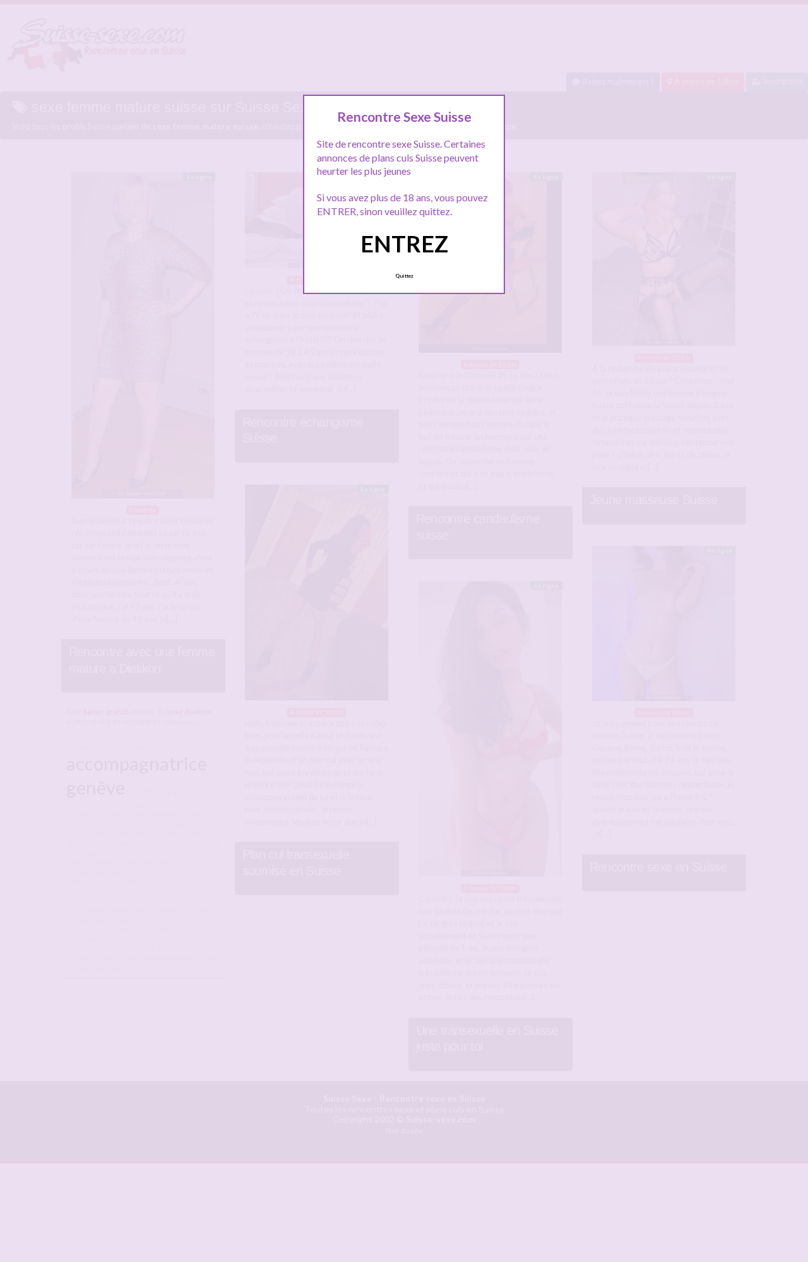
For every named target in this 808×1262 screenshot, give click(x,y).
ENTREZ (404, 243)
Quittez (404, 276)
